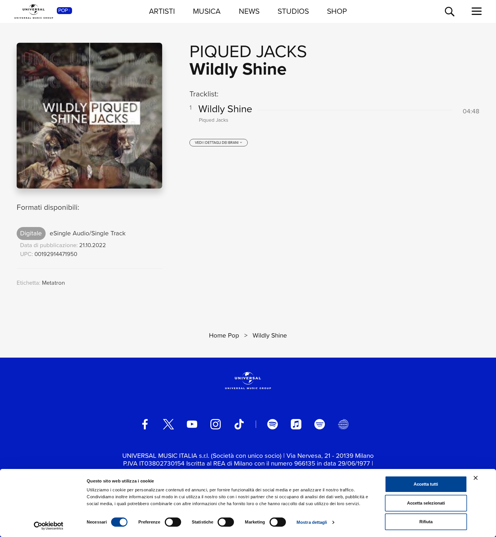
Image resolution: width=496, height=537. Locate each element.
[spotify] (272, 424)
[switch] (173, 522)
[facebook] (145, 424)
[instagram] (215, 424)
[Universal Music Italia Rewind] (343, 424)
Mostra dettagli (312, 522)
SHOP (337, 11)
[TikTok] (239, 424)
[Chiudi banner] (476, 478)
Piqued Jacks (248, 51)
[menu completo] (477, 11)
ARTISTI (162, 11)
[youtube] (192, 424)
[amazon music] (319, 424)
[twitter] (168, 424)
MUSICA (206, 11)
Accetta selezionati (426, 503)
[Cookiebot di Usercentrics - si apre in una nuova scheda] (49, 526)
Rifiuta (426, 521)
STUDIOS (293, 11)
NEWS (249, 11)
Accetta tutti (426, 484)
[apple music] (296, 424)
